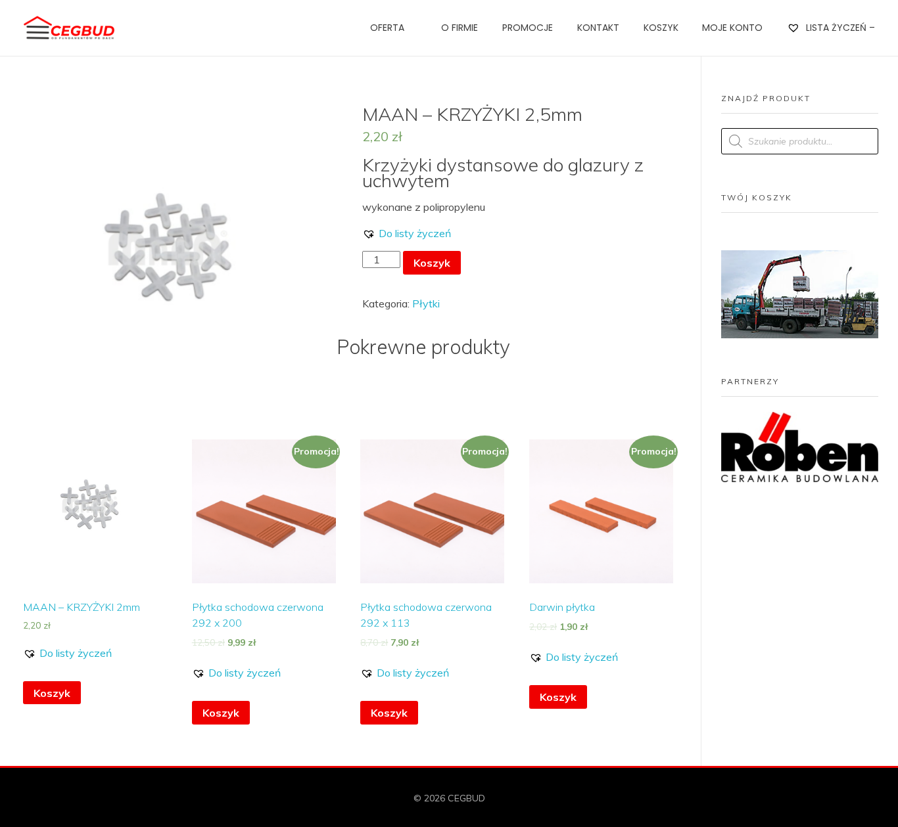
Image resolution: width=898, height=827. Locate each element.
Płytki (426, 303)
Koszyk (432, 262)
